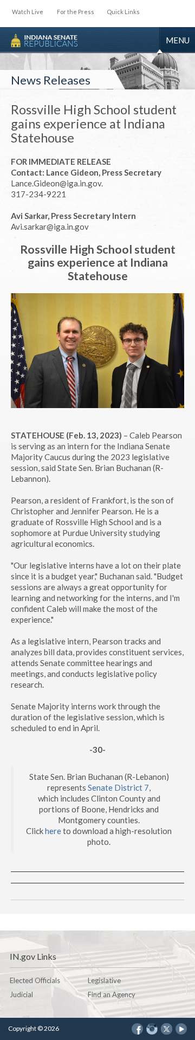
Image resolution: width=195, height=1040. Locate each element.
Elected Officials (35, 980)
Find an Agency (111, 994)
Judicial (21, 994)
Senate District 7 (118, 787)
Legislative (104, 980)
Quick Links (123, 11)
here (53, 831)
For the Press (75, 11)
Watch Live (27, 11)
